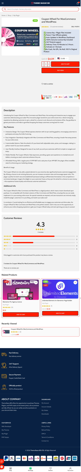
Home (3, 15)
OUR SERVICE (6, 423)
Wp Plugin (16, 15)
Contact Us (45, 441)
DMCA (44, 434)
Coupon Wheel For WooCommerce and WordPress (27, 329)
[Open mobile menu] (3, 3)
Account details (46, 407)
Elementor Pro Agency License (12, 302)
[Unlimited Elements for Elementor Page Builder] (60, 289)
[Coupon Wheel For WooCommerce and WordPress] (6, 331)
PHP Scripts (5, 437)
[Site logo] (40, 3)
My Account (45, 403)
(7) (51, 306)
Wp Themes (5, 430)
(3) (20, 332)
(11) (12, 307)
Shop (9, 15)
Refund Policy (46, 430)
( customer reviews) (56, 27)
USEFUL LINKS (46, 423)
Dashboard (46, 399)
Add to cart (65, 64)
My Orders (45, 410)
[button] (21, 314)
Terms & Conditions (48, 437)
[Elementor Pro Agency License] (21, 290)
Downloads (45, 414)
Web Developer (6, 426)
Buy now (60, 70)
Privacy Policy (46, 426)
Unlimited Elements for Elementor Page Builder (57, 300)
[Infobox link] (40, 354)
